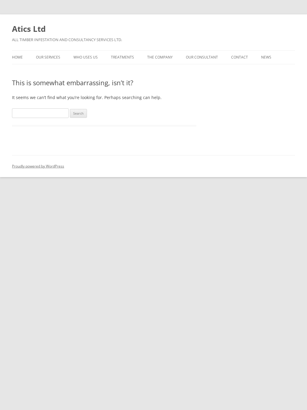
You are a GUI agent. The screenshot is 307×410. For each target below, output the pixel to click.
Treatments (122, 57)
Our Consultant (202, 57)
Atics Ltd (29, 28)
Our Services (48, 57)
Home (17, 57)
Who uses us (85, 57)
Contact (239, 57)
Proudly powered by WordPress (38, 166)
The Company (160, 57)
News (266, 57)
